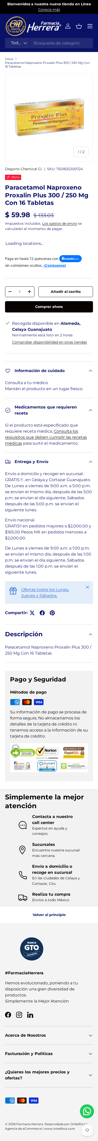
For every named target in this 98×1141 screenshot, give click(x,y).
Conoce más (49, 9)
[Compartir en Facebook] (42, 613)
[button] (78, 26)
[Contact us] (87, 1111)
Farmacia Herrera (29, 1124)
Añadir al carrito (66, 291)
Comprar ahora (49, 306)
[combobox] (49, 43)
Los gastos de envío (59, 223)
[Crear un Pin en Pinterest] (52, 613)
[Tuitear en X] (32, 613)
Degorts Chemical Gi (23, 169)
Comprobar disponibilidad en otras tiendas (49, 342)
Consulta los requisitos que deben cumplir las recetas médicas (46, 437)
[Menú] (89, 26)
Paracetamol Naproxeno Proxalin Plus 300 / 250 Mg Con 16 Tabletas (47, 64)
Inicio (9, 59)
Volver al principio (49, 914)
